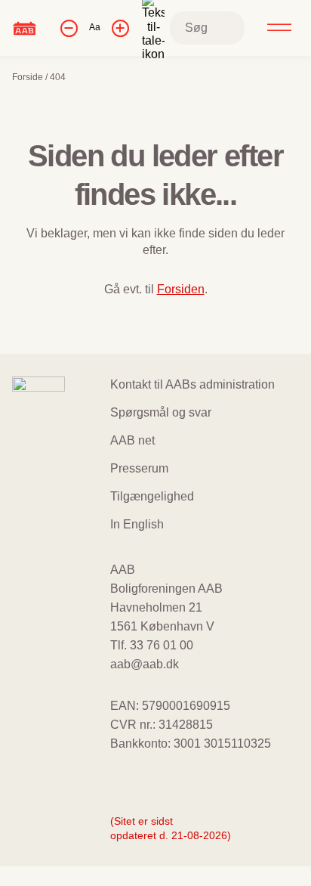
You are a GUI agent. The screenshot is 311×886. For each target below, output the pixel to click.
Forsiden (181, 289)
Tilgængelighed (152, 496)
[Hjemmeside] (24, 27)
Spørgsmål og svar (160, 412)
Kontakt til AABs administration (192, 384)
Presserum (139, 468)
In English (137, 524)
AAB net (132, 440)
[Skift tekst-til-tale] (153, 28)
